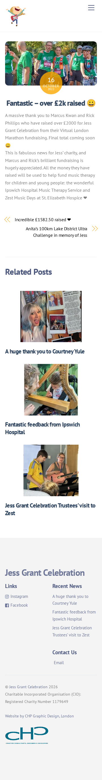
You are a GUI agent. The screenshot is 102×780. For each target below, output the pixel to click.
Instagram (18, 596)
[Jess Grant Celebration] (15, 24)
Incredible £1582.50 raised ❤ (43, 219)
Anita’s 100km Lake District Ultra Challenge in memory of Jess (56, 232)
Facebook (18, 605)
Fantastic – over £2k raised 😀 (51, 103)
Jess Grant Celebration (28, 686)
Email (59, 662)
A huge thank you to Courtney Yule (44, 351)
